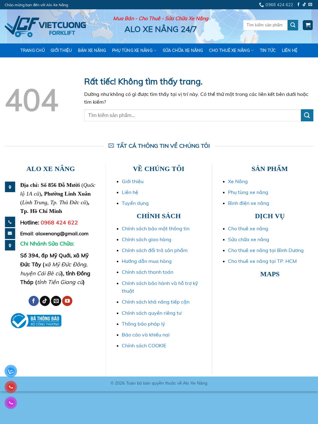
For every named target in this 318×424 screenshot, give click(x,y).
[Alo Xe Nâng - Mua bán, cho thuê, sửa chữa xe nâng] (45, 26)
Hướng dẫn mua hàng (147, 261)
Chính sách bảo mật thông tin (155, 228)
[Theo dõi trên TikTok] (304, 4)
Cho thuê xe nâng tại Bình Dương (266, 250)
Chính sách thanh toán (147, 272)
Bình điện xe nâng (248, 203)
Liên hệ (290, 50)
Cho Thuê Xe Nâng (229, 50)
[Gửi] (293, 25)
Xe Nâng (238, 181)
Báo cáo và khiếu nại (146, 335)
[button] (308, 25)
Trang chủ (32, 50)
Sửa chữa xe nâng (248, 239)
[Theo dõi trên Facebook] (298, 4)
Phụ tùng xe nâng (248, 192)
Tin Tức (268, 50)
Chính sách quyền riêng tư (151, 313)
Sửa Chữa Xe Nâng (183, 50)
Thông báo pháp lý (143, 324)
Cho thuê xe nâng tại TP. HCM (262, 261)
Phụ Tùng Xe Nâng (132, 50)
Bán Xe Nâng (92, 50)
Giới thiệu (61, 50)
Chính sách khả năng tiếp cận (155, 302)
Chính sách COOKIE (144, 345)
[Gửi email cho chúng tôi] (310, 4)
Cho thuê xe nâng (248, 228)
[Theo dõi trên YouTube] (67, 301)
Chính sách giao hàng (146, 239)
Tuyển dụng (135, 203)
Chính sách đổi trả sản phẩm (155, 250)
